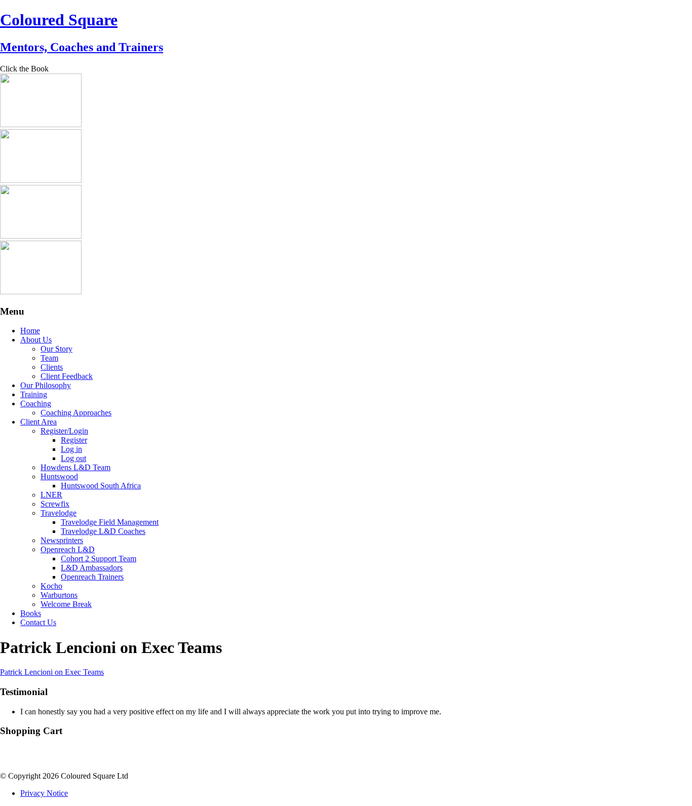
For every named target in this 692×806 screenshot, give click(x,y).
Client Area (38, 421)
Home (30, 330)
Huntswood (59, 476)
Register (74, 440)
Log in (71, 449)
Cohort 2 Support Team (98, 558)
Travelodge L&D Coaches (103, 531)
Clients (52, 367)
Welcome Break (66, 604)
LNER (51, 494)
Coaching (35, 403)
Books (30, 613)
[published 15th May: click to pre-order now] (41, 291)
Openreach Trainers (92, 576)
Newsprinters (62, 540)
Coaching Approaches (76, 412)
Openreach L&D (68, 549)
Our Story (56, 348)
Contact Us (38, 622)
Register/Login (64, 431)
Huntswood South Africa (101, 485)
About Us (36, 339)
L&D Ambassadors (92, 567)
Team (49, 358)
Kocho (51, 586)
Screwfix (55, 504)
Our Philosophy (45, 385)
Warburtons (59, 595)
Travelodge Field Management (110, 522)
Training (33, 394)
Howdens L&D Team (75, 467)
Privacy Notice (44, 793)
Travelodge (58, 513)
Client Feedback (67, 376)
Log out (73, 458)
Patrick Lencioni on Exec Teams (52, 672)
